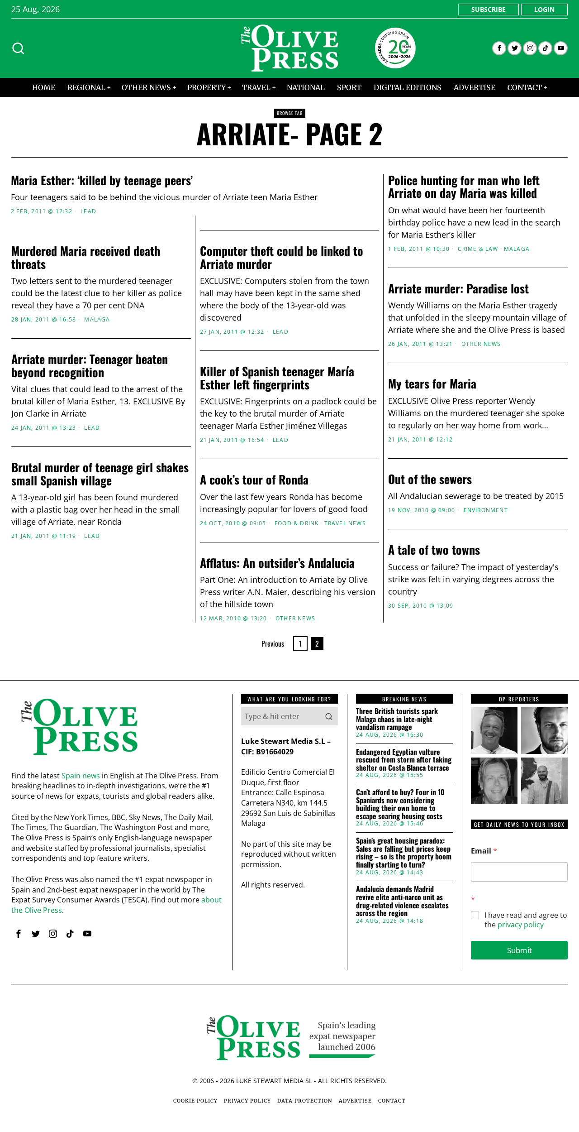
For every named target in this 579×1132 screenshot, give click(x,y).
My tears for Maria (432, 383)
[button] (329, 716)
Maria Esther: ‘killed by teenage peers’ (102, 180)
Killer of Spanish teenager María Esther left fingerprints (277, 378)
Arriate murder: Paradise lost (458, 288)
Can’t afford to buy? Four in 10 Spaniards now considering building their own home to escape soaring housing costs (400, 804)
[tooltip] (499, 48)
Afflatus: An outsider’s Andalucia (277, 563)
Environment (486, 510)
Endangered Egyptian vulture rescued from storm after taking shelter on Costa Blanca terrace (403, 760)
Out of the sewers (430, 479)
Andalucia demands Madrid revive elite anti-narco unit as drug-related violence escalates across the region (402, 901)
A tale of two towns (434, 549)
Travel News (345, 523)
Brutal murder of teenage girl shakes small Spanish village (100, 474)
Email (484, 851)
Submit (519, 950)
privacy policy (521, 925)
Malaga (517, 249)
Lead (88, 211)
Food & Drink (296, 523)
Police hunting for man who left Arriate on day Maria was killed (464, 187)
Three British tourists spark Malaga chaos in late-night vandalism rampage (397, 719)
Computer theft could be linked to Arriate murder (281, 257)
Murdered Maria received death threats (85, 257)
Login (544, 9)
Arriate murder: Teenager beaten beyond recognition (89, 366)
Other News (481, 344)
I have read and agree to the (525, 920)
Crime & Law (478, 249)
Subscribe (488, 9)
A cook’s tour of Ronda (254, 479)
